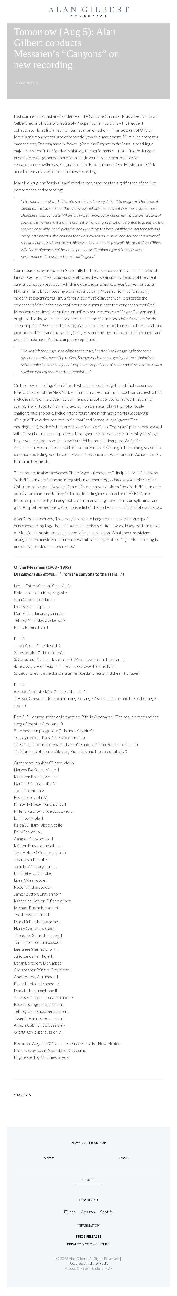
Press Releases (88, 1236)
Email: (123, 1157)
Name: (49, 1157)
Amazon (88, 1211)
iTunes (70, 1211)
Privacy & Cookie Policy (88, 1244)
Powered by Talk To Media (88, 1263)
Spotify (106, 1211)
